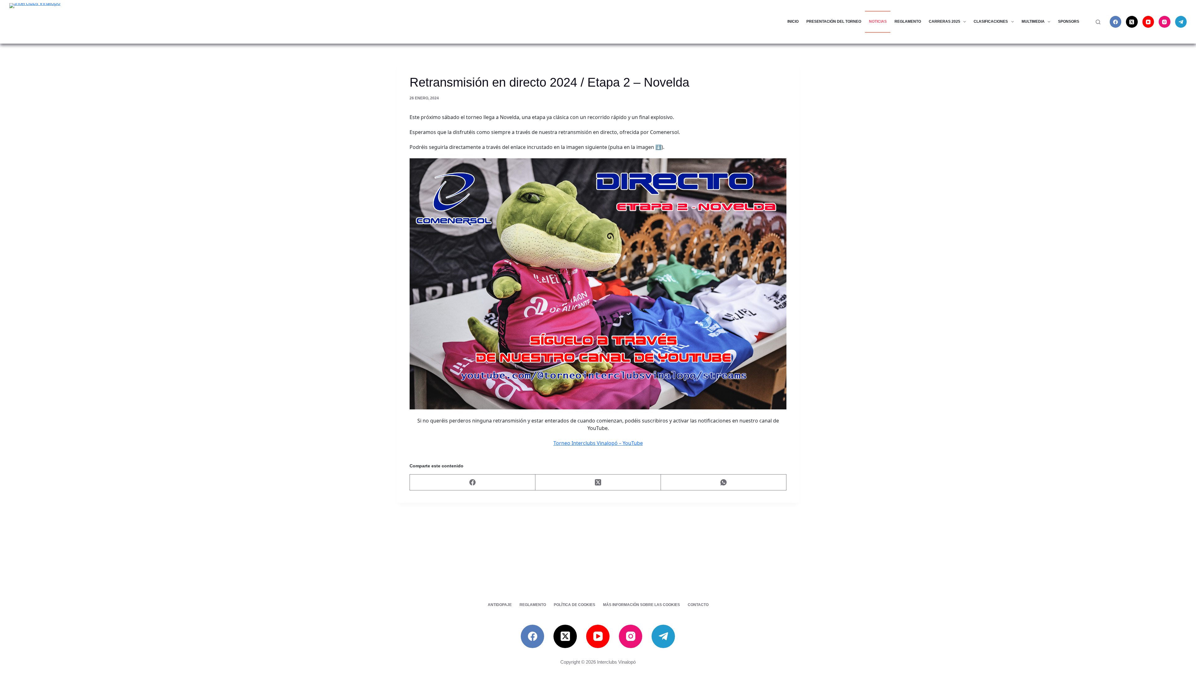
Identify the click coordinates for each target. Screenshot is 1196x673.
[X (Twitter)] (1132, 22)
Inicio (793, 21)
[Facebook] (1116, 22)
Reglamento (908, 21)
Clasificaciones (991, 21)
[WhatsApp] (723, 482)
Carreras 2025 (944, 21)
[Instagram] (1164, 22)
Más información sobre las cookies (641, 605)
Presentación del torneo (833, 21)
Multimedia (1033, 21)
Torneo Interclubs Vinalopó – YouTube (598, 443)
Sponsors (1068, 21)
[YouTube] (1148, 22)
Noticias (878, 21)
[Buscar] (1098, 22)
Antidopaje (500, 605)
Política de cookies (574, 605)
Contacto (698, 605)
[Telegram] (1181, 22)
